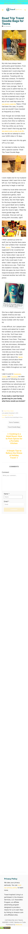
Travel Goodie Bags (14, 427)
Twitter (4, 376)
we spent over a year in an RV (13, 131)
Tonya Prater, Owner (8, 411)
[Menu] (2, 10)
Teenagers (4, 415)
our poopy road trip (9, 104)
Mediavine (19, 924)
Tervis (20, 357)
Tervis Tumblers (14, 422)
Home (3, 417)
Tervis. (8, 247)
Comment (5, 472)
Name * (6, 494)
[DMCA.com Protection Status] (5, 928)
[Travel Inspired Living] (13, 10)
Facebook (14, 376)
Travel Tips (10, 415)
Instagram (17, 374)
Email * (6, 501)
